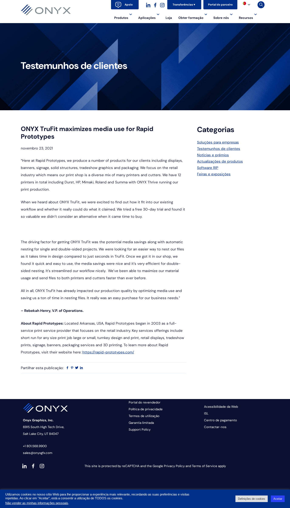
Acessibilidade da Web (221, 407)
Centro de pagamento (220, 420)
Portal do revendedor (144, 402)
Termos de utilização (144, 416)
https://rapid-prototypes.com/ (108, 352)
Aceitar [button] (277, 498)
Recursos (246, 18)
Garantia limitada (141, 423)
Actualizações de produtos (220, 161)
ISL (206, 413)
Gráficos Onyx (46, 10)
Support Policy (140, 429)
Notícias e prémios (213, 155)
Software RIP (207, 167)
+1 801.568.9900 (35, 446)
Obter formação (190, 18)
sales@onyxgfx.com (37, 453)
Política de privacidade (146, 409)
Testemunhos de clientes (218, 148)
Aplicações (147, 18)
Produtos (121, 18)
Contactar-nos (215, 427)
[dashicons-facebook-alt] (155, 4)
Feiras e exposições (214, 174)
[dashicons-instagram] (162, 4)
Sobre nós (221, 18)
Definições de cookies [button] (251, 498)
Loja (169, 18)
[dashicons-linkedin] (148, 4)
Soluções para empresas (218, 142)
